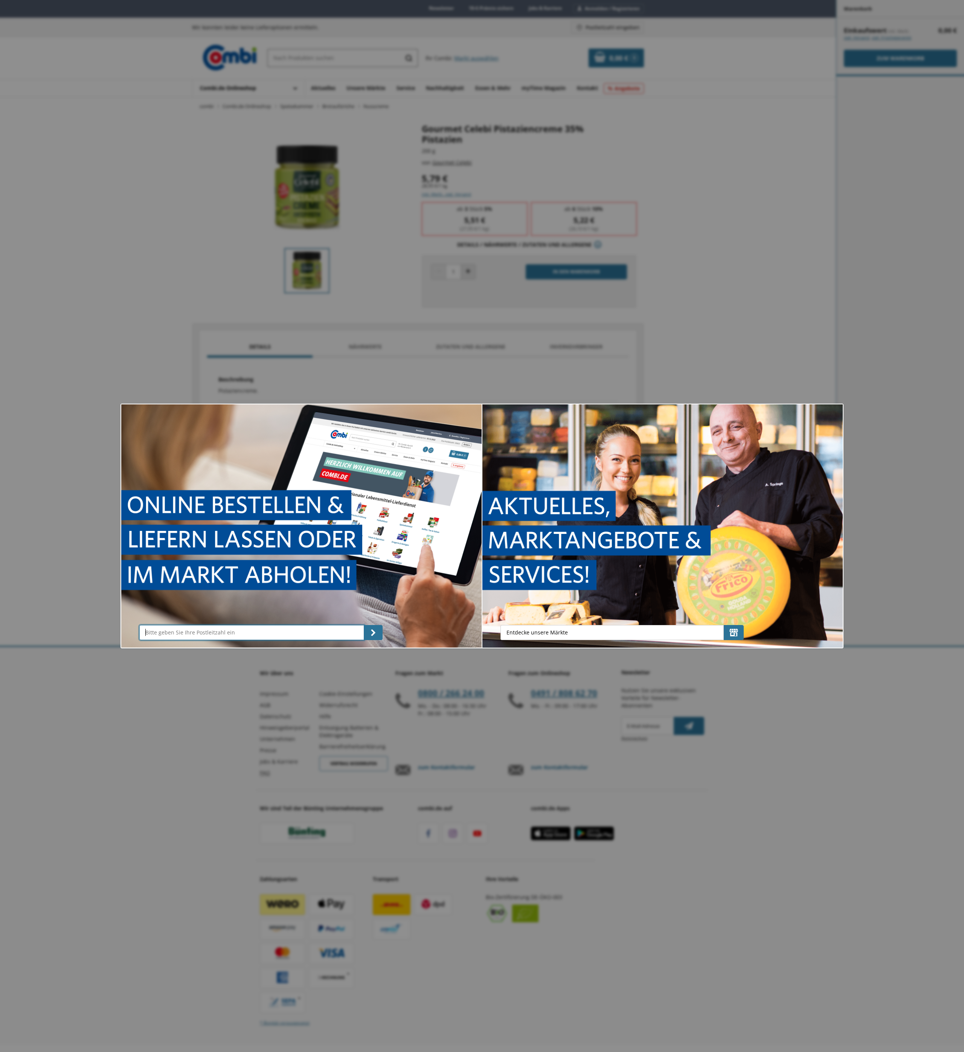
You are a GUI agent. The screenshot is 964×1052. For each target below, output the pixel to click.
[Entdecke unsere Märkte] (734, 632)
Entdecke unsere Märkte (537, 632)
